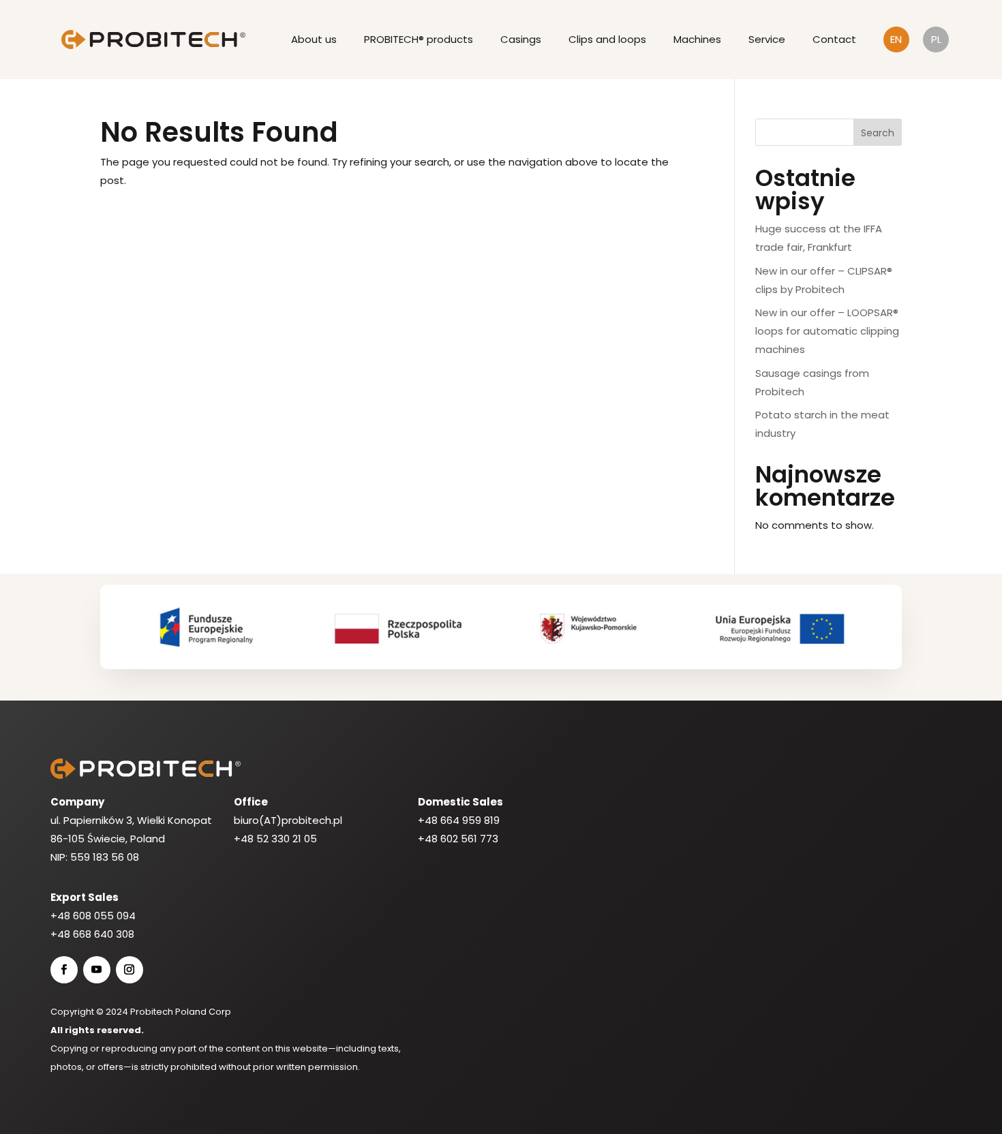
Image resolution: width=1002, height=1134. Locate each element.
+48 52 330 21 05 (275, 838)
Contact (834, 39)
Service (766, 39)
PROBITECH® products (418, 39)
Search (877, 133)
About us (314, 39)
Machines (697, 39)
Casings (520, 39)
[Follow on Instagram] (129, 969)
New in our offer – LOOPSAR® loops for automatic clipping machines (827, 330)
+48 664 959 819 (459, 820)
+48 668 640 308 (92, 934)
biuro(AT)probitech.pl (288, 820)
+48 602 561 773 (458, 838)
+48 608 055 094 (93, 915)
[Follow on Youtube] (96, 969)
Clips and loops (607, 39)
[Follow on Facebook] (64, 969)
